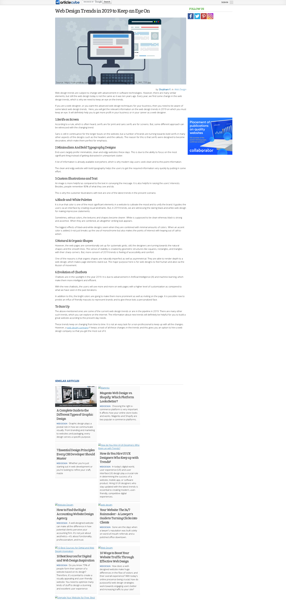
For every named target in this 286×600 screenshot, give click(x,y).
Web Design (180, 89)
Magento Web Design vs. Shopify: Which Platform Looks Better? (117, 397)
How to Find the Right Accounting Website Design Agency (75, 513)
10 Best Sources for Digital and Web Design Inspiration (75, 558)
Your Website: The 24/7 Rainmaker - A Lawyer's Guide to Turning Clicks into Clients (118, 515)
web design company (77, 327)
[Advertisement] (120, 356)
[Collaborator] (210, 153)
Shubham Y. (165, 89)
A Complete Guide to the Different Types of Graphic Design (75, 414)
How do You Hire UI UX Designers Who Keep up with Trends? (119, 457)
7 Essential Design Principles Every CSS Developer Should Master (76, 454)
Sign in (224, 2)
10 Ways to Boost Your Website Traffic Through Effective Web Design (117, 556)
